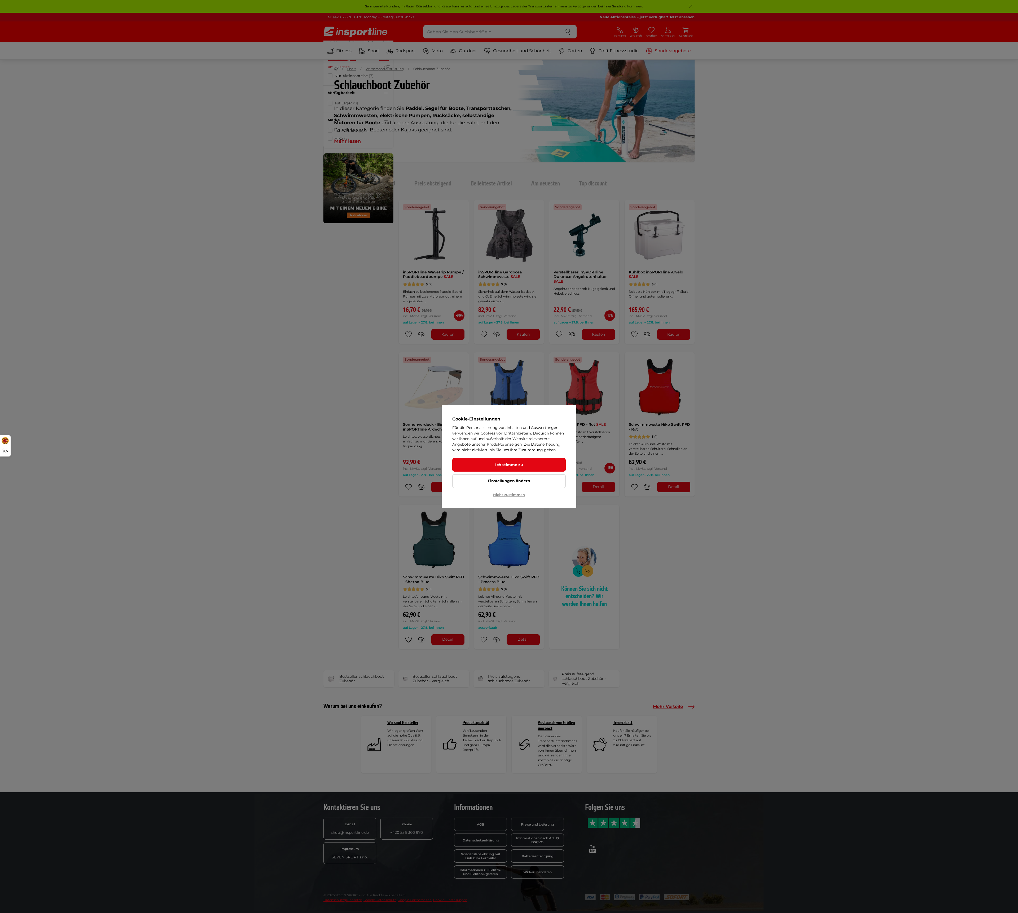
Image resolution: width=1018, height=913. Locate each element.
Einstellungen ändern (509, 480)
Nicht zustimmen (509, 495)
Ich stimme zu (509, 464)
